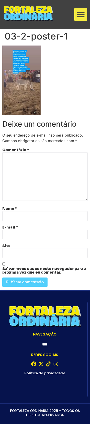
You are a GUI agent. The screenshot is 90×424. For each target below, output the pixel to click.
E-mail (10, 227)
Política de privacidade (44, 373)
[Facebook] (33, 363)
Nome (9, 208)
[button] (80, 14)
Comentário (15, 150)
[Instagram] (55, 363)
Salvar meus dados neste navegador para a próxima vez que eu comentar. (44, 270)
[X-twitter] (41, 363)
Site (6, 246)
